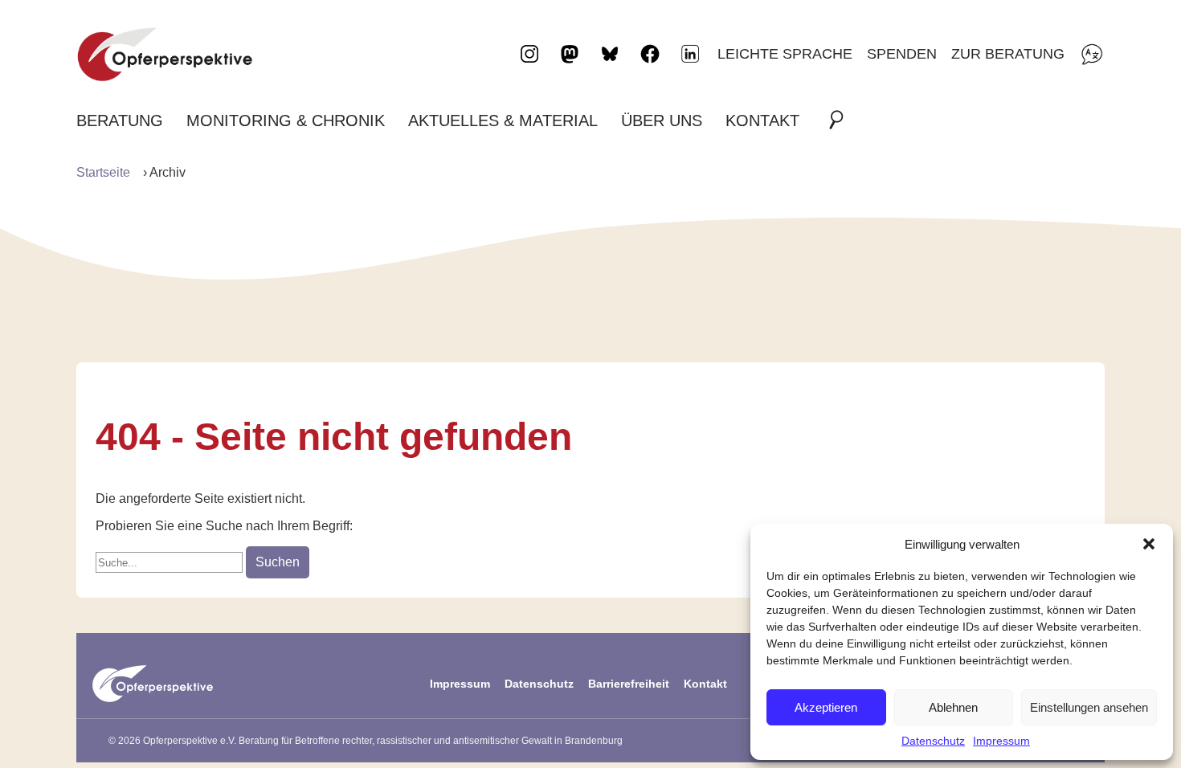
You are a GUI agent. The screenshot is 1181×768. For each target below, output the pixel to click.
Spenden (902, 53)
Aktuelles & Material (503, 120)
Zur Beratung (1008, 53)
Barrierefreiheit (628, 683)
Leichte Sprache (784, 53)
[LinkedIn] (690, 54)
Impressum (1001, 740)
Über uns (661, 120)
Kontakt (762, 120)
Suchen (277, 562)
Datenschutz (933, 740)
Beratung (119, 120)
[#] (841, 120)
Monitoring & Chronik (285, 120)
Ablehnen (953, 707)
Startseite (103, 172)
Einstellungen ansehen (1089, 707)
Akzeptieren (826, 707)
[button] (1149, 544)
